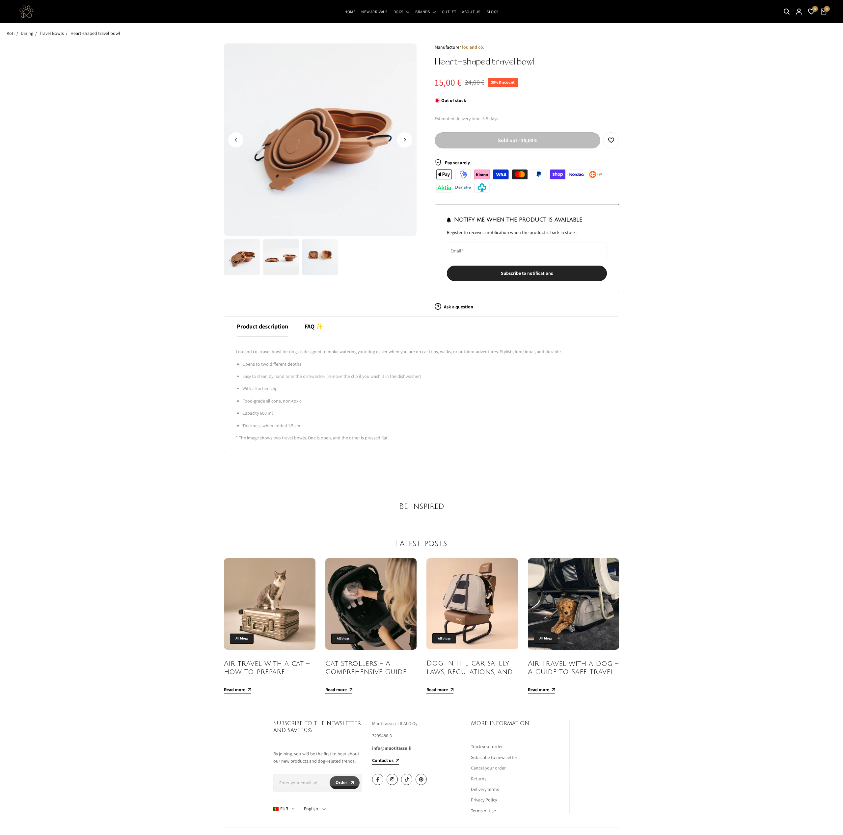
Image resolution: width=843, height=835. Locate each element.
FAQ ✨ (314, 326)
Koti (10, 33)
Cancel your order (488, 768)
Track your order (487, 746)
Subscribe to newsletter (494, 757)
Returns (478, 779)
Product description (262, 326)
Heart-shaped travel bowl (95, 33)
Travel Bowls (52, 33)
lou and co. (473, 47)
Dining (27, 33)
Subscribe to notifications (527, 273)
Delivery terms (485, 789)
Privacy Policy (484, 800)
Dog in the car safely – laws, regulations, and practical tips (470, 672)
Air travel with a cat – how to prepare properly (267, 672)
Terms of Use (483, 811)
